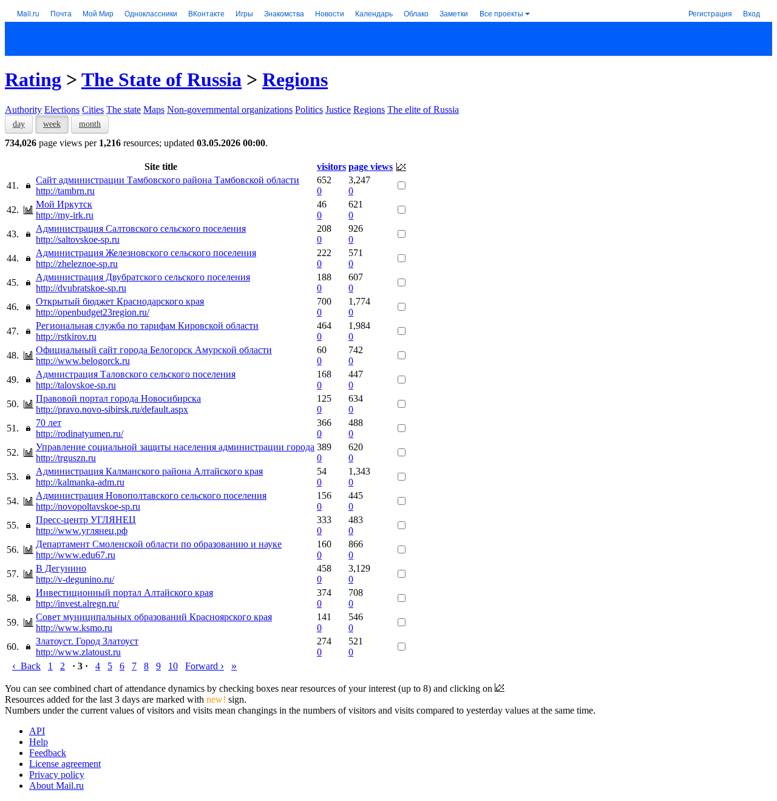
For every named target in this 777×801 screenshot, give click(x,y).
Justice (338, 109)
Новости (329, 13)
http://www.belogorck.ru (83, 361)
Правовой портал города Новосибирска (118, 398)
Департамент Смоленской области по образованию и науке (159, 544)
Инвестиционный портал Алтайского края (124, 592)
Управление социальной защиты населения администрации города (175, 447)
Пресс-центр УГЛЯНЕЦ (86, 520)
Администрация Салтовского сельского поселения (141, 228)
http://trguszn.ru (66, 458)
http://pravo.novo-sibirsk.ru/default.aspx (112, 409)
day (19, 124)
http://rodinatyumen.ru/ (79, 433)
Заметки (453, 13)
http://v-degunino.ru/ (75, 579)
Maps (154, 109)
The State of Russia (161, 79)
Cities (93, 109)
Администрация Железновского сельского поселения (146, 253)
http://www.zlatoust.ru (78, 652)
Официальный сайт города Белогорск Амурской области (154, 350)
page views (370, 166)
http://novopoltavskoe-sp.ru (88, 506)
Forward (204, 666)
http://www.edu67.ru (75, 555)
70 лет (48, 422)
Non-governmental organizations (230, 109)
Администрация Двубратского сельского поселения (143, 277)
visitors (331, 166)
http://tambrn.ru (65, 191)
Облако (416, 13)
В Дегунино (61, 568)
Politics (309, 109)
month (90, 124)
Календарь (374, 13)
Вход (751, 13)
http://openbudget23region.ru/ (92, 312)
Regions (295, 79)
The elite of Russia (423, 109)
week (52, 124)
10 (173, 666)
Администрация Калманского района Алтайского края (149, 471)
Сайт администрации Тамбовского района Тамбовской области (167, 180)
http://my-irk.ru (64, 215)
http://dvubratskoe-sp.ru (81, 288)
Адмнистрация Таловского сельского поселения (136, 374)
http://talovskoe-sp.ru (76, 385)
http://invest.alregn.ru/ (77, 603)
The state (123, 109)
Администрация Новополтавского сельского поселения (151, 495)
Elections (62, 109)
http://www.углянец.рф (81, 531)
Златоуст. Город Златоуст (87, 641)
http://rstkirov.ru (66, 336)
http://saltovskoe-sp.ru (78, 239)
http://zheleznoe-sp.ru (77, 264)
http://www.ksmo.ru (74, 628)
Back (26, 666)
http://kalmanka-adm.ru (80, 482)
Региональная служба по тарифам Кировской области (147, 325)
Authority (23, 109)
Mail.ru (28, 13)
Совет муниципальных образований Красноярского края (154, 617)
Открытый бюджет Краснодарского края (120, 301)
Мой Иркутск (64, 204)
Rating (33, 79)
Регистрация (710, 13)
